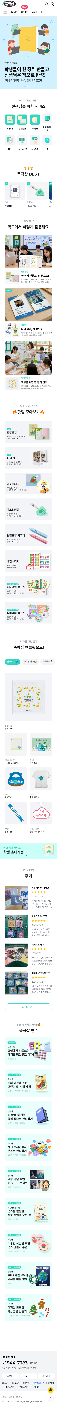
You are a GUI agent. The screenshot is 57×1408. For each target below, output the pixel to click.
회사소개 (5, 1383)
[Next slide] (50, 53)
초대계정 (14, 12)
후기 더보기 (27, 1007)
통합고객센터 (10, 1387)
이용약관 (26, 1383)
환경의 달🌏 (12, 661)
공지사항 (36, 1387)
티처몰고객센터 (24, 1387)
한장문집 (24, 12)
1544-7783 (16, 1363)
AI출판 (34, 12)
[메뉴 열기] (5, 12)
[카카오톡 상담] (50, 1390)
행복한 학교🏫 (30, 661)
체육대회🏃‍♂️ (48, 661)
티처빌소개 (15, 1383)
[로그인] (52, 4)
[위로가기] (50, 1398)
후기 (42, 12)
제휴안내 (51, 1383)
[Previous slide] (7, 53)
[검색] (46, 4)
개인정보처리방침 (38, 1383)
